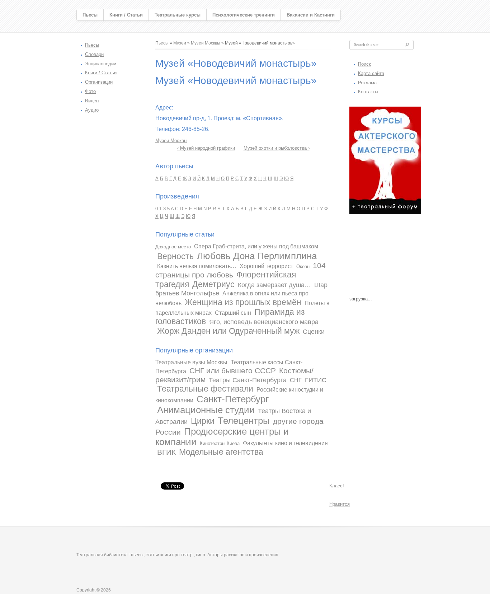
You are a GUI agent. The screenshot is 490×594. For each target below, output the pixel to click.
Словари (94, 54)
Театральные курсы (178, 15)
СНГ (296, 380)
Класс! (336, 485)
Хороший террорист (266, 266)
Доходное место (173, 246)
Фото (90, 91)
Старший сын (233, 313)
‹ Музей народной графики (206, 148)
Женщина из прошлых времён (243, 302)
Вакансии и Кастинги (311, 15)
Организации (99, 82)
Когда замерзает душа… (274, 285)
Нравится (339, 504)
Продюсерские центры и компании (222, 437)
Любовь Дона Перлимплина (257, 256)
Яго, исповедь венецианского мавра (264, 322)
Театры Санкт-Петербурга (248, 380)
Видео (92, 100)
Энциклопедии (100, 63)
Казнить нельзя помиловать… (196, 266)
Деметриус (213, 284)
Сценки (314, 331)
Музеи (179, 43)
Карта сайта (371, 73)
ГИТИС (315, 380)
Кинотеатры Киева (220, 443)
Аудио (92, 110)
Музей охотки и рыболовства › (277, 148)
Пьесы (90, 15)
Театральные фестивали (205, 388)
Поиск (364, 64)
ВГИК (166, 452)
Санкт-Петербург (233, 399)
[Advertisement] (385, 257)
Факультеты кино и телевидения (285, 443)
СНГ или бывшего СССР (232, 370)
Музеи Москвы (205, 43)
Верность (175, 256)
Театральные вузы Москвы (191, 362)
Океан (303, 266)
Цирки (203, 421)
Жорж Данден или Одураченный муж (228, 331)
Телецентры (244, 420)
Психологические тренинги (243, 15)
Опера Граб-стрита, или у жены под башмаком (256, 246)
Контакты (368, 91)
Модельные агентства (221, 452)
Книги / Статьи (126, 15)
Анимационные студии (206, 409)
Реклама (367, 82)
